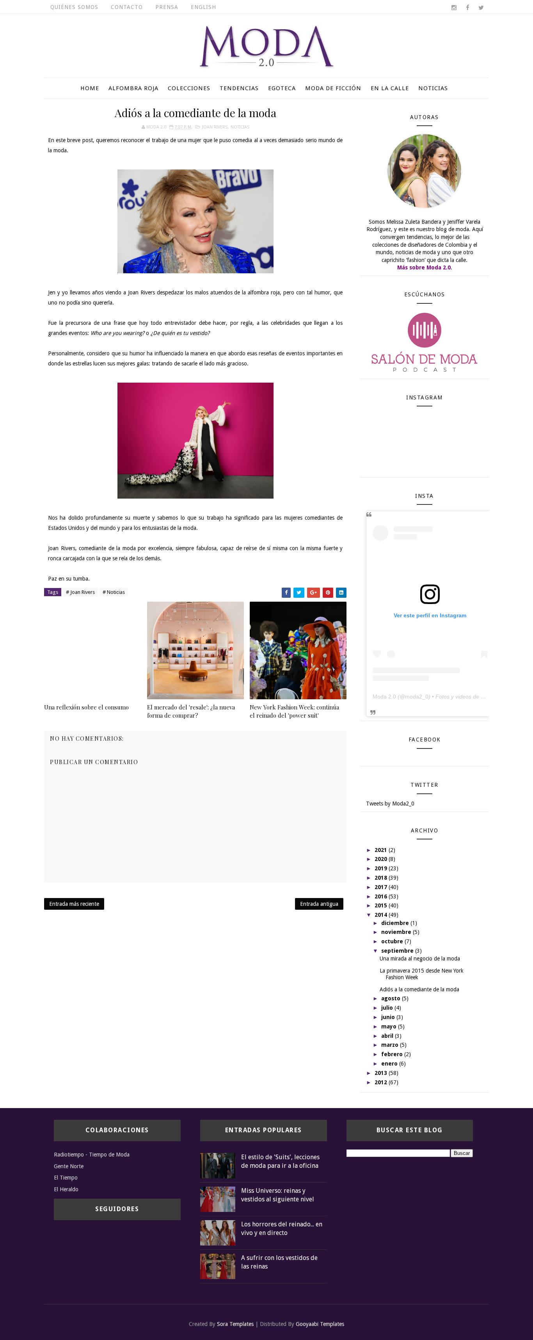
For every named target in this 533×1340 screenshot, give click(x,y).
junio (388, 1017)
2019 (382, 868)
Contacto (127, 7)
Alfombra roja (133, 88)
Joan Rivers (214, 127)
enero (390, 1063)
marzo (390, 1045)
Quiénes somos (74, 7)
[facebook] (467, 8)
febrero (392, 1054)
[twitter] (481, 8)
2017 (382, 887)
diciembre (395, 923)
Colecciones (189, 88)
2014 (382, 915)
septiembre (398, 951)
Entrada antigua (319, 904)
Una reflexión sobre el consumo (86, 707)
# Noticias (114, 592)
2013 (382, 1073)
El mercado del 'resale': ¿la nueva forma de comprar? (191, 711)
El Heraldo (66, 1189)
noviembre (397, 932)
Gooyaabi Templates (320, 1324)
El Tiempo (66, 1177)
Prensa (166, 7)
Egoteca (282, 88)
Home (89, 88)
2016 (382, 896)
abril (388, 1036)
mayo (389, 1026)
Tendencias (239, 88)
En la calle (390, 88)
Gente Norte (69, 1166)
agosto (391, 998)
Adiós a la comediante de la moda (419, 989)
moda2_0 (416, 696)
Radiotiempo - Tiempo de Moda (92, 1154)
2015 (382, 905)
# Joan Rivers (80, 592)
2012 (382, 1082)
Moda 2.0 (384, 696)
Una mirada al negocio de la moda (420, 958)
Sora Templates (235, 1324)
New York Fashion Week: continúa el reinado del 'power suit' (294, 711)
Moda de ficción (333, 88)
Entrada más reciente (74, 904)
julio (387, 1008)
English (203, 7)
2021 (382, 850)
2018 (382, 878)
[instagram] (454, 8)
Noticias (433, 88)
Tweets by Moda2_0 (390, 803)
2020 (382, 859)
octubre (393, 941)
